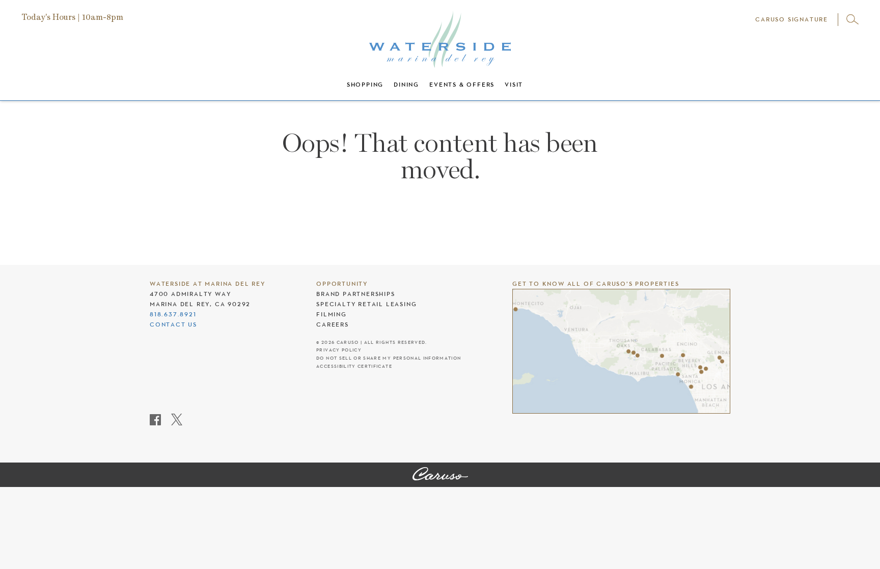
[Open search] (852, 19)
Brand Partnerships (355, 294)
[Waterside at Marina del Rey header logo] (440, 38)
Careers (332, 324)
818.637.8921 (173, 314)
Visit (514, 84)
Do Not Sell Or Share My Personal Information (388, 358)
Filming (331, 314)
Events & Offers (461, 84)
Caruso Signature (791, 19)
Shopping (365, 84)
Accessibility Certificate (354, 366)
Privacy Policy (339, 350)
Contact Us (173, 324)
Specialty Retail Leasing (366, 304)
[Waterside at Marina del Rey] (440, 474)
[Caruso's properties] (621, 351)
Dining (406, 84)
